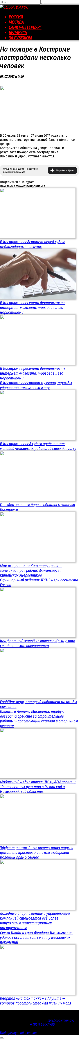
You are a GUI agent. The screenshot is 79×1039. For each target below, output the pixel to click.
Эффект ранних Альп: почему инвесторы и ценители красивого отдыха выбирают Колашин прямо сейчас (36, 852)
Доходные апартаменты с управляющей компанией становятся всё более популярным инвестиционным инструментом (35, 920)
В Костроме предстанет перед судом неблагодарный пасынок (32, 244)
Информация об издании (18, 1033)
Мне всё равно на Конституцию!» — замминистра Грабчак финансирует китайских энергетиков (31, 570)
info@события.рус (60, 1020)
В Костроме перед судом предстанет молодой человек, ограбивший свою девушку (38, 446)
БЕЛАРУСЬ (18, 32)
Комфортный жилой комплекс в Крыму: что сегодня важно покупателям (37, 643)
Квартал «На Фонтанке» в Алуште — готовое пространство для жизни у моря (35, 1001)
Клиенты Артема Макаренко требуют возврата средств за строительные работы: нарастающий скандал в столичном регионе (39, 718)
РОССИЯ (16, 16)
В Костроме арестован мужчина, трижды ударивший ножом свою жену (36, 385)
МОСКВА (16, 22)
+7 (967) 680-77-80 (42, 1024)
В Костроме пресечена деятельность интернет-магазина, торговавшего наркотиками (32, 307)
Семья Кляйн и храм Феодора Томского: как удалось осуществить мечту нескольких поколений (36, 937)
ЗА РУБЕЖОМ (20, 37)
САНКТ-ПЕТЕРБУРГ (25, 27)
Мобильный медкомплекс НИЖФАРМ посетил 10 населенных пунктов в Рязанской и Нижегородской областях (38, 787)
